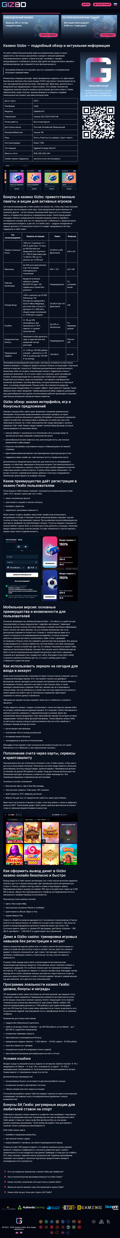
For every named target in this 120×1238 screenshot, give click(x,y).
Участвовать (49, 35)
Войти (86, 4)
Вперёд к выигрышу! (98, 85)
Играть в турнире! (105, 35)
